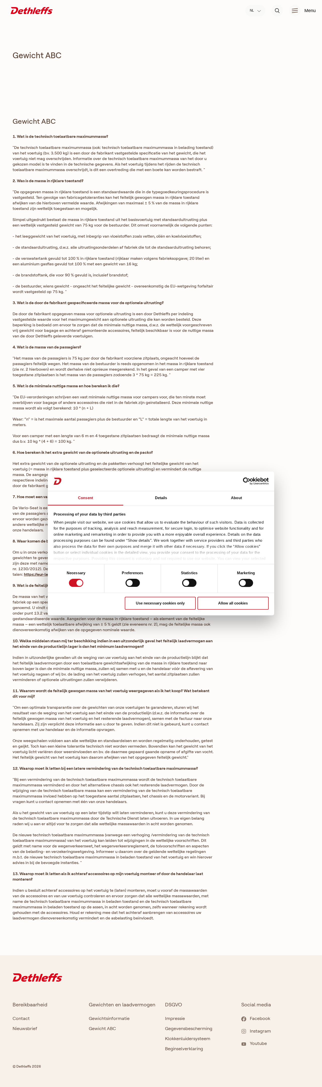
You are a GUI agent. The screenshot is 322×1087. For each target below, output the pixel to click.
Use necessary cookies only (160, 603)
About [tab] (236, 498)
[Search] (277, 10)
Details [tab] (161, 498)
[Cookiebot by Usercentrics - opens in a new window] (247, 481)
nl (252, 10)
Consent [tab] (85, 498)
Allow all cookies (233, 603)
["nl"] (31, 10)
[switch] (133, 583)
